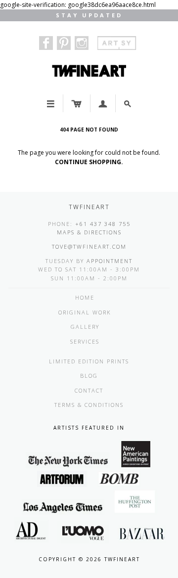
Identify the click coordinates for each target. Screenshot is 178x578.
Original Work (84, 312)
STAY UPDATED (89, 15)
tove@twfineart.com (89, 246)
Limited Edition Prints (89, 361)
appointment (110, 261)
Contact (89, 390)
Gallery (85, 326)
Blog (89, 375)
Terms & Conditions (89, 404)
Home (84, 297)
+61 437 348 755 (103, 223)
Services (84, 341)
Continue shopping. (89, 162)
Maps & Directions (89, 232)
